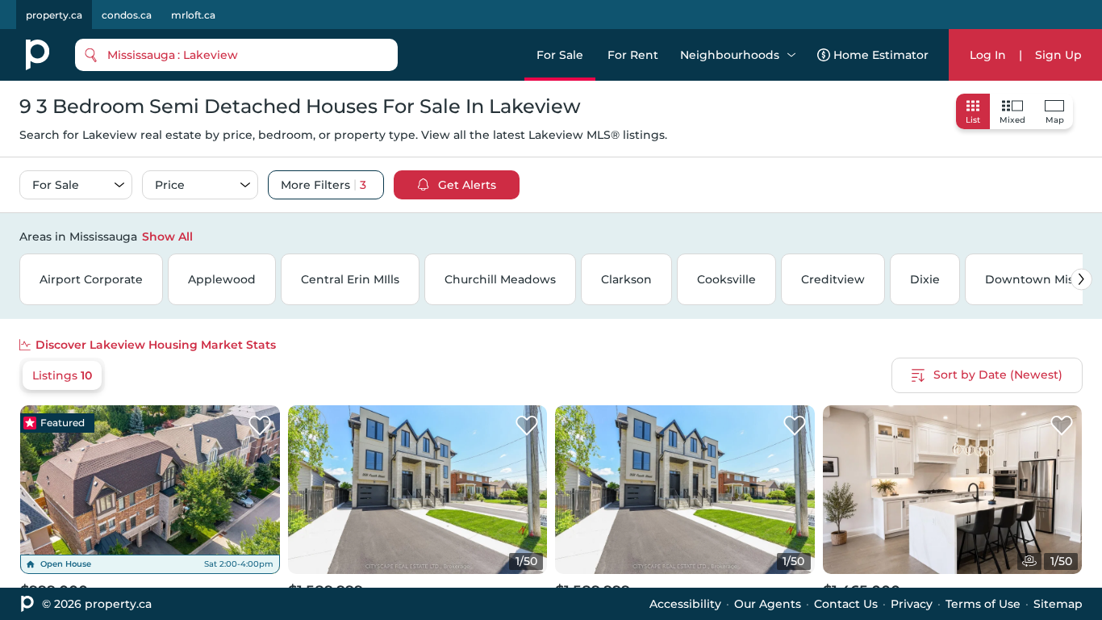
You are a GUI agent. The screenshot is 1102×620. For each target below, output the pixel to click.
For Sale (559, 55)
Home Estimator (881, 55)
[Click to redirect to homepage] (37, 55)
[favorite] (260, 426)
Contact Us (846, 604)
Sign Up (1058, 54)
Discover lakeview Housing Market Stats (155, 344)
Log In (988, 54)
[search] (236, 55)
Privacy (912, 604)
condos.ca (127, 15)
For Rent (632, 55)
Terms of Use (983, 604)
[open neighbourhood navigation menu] (791, 55)
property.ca (54, 15)
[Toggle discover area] (1080, 235)
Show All (167, 236)
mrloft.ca (193, 15)
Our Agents (767, 604)
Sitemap (1058, 604)
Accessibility (685, 604)
